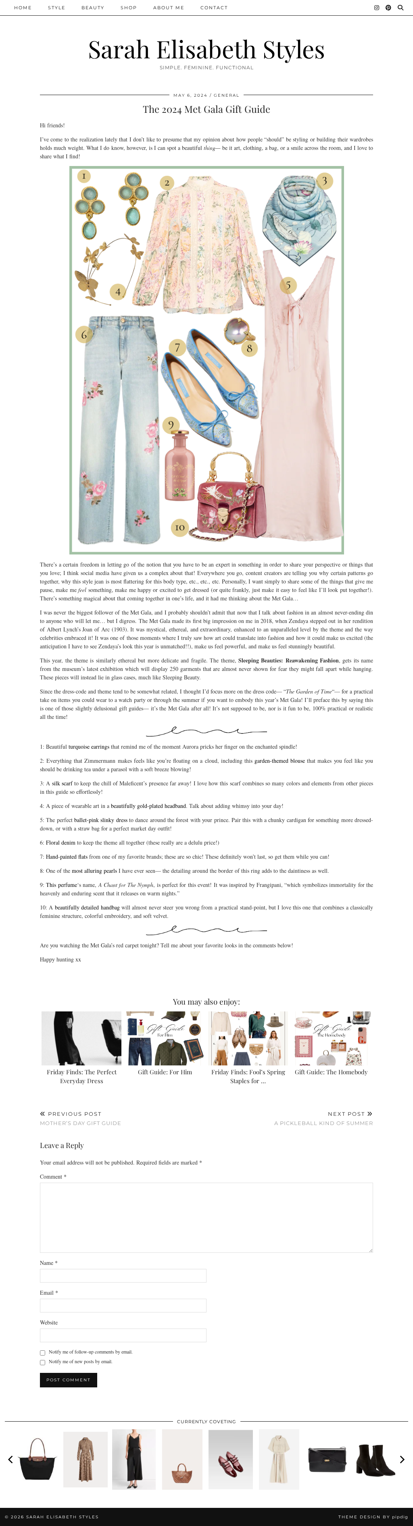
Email (49, 1292)
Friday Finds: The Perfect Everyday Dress (82, 1076)
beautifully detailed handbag (87, 907)
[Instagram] (377, 7)
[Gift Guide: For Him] (165, 1038)
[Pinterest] (389, 7)
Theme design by (373, 1517)
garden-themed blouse (279, 760)
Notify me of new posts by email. (81, 1361)
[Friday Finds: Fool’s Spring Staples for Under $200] (248, 1038)
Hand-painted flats (67, 856)
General (227, 95)
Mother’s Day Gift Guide (80, 1118)
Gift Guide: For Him (165, 1072)
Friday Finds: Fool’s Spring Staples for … (248, 1076)
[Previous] (11, 1459)
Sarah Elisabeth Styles (206, 48)
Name (49, 1262)
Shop (129, 7)
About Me (168, 7)
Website (49, 1322)
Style (56, 7)
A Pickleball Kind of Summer (323, 1118)
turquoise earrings (89, 746)
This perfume (61, 885)
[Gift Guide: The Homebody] (331, 1038)
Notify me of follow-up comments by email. (91, 1351)
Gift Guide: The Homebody (331, 1072)
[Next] (401, 1459)
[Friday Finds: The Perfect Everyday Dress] (81, 1038)
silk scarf (62, 783)
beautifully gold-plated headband (148, 806)
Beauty (92, 7)
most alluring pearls (94, 870)
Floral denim (60, 842)
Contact (214, 7)
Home (23, 7)
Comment (53, 1176)
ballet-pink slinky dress (100, 820)
